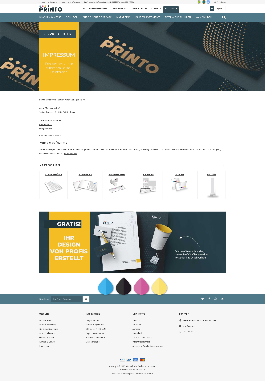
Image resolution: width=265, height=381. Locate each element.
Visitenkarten (117, 174)
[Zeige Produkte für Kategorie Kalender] (148, 185)
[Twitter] (202, 299)
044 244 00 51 (112, 2)
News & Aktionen (47, 333)
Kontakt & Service (47, 341)
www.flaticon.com (145, 373)
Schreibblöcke (53, 174)
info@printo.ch (45, 128)
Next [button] (223, 165)
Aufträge (136, 329)
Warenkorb (137, 333)
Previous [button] (218, 165)
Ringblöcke (85, 174)
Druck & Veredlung (47, 324)
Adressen (136, 324)
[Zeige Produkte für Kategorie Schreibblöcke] (53, 185)
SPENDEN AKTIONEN (96, 329)
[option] (53, 185)
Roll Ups (211, 174)
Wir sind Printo (45, 320)
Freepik (128, 373)
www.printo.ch (45, 124)
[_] (84, 8)
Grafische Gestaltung (48, 329)
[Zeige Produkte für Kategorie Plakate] (180, 185)
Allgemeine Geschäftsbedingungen (147, 346)
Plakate (179, 174)
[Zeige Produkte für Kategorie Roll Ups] (212, 185)
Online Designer (93, 341)
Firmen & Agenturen (95, 324)
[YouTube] (216, 299)
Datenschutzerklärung (142, 337)
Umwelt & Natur (46, 337)
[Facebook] (209, 299)
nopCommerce (138, 369)
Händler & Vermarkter (95, 337)
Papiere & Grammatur (96, 333)
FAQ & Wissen (92, 320)
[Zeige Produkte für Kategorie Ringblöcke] (85, 185)
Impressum (44, 346)
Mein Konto (221, 2)
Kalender (148, 174)
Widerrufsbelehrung (141, 341)
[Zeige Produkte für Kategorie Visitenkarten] (117, 185)
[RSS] (222, 299)
